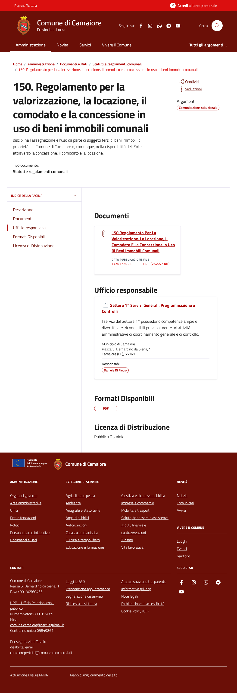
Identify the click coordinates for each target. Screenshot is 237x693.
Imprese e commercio (137, 503)
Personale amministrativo (30, 532)
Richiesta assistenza (81, 603)
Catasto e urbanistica (82, 532)
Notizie (182, 495)
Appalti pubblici (77, 517)
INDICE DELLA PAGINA (26, 195)
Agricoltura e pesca (80, 495)
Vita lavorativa (132, 547)
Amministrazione (31, 45)
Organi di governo (23, 495)
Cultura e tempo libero (83, 540)
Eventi (182, 548)
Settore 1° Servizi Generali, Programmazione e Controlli (148, 308)
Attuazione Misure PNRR (29, 675)
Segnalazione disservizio (84, 596)
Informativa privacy (136, 589)
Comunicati (185, 503)
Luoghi (182, 541)
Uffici (14, 510)
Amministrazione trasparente (143, 581)
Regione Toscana (25, 5)
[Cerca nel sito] (217, 25)
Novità (62, 45)
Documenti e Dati (23, 540)
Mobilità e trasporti (135, 510)
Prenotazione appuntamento (88, 589)
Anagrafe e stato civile (83, 510)
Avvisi (181, 510)
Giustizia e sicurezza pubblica (143, 495)
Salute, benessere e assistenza (144, 517)
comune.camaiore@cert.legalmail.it (37, 625)
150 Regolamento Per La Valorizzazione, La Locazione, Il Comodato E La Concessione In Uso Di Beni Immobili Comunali (143, 242)
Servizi (85, 45)
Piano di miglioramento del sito (93, 675)
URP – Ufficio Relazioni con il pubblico (32, 605)
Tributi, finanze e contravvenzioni (133, 528)
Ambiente (73, 503)
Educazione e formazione (85, 547)
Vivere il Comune (116, 45)
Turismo (127, 540)
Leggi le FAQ (75, 581)
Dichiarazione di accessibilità (142, 603)
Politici (15, 525)
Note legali (129, 596)
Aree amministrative (25, 503)
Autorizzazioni (76, 525)
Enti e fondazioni (23, 517)
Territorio (183, 556)
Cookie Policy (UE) (135, 611)
